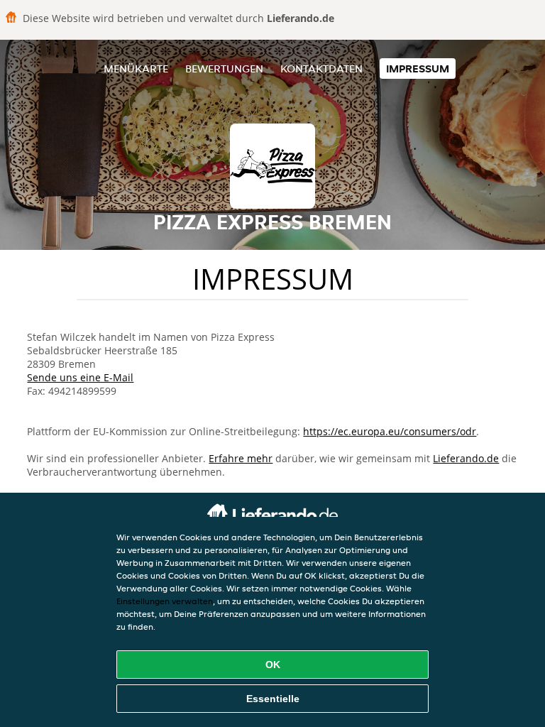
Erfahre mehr (240, 458)
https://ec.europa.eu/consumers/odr (389, 431)
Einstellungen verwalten (164, 601)
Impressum (417, 68)
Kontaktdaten (321, 68)
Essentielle (272, 698)
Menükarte (136, 68)
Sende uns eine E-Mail (80, 377)
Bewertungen (224, 68)
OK (272, 664)
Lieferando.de (466, 458)
